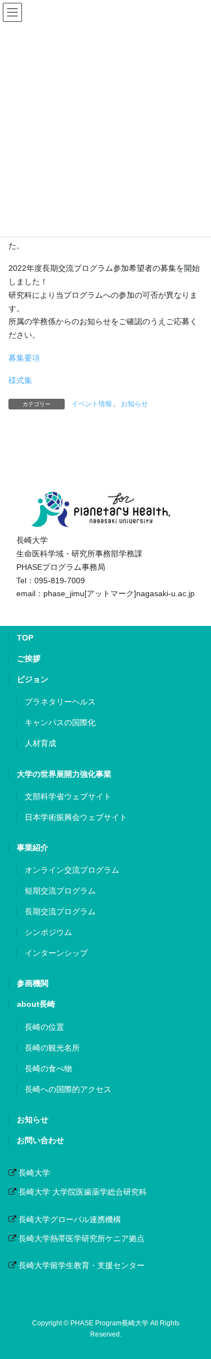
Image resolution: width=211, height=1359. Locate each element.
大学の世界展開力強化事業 (64, 774)
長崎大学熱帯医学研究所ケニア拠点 (82, 1238)
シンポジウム (48, 932)
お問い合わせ (40, 1140)
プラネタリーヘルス (60, 701)
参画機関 (32, 983)
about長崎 (36, 1003)
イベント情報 (91, 404)
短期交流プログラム (60, 890)
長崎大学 (34, 1172)
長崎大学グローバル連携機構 (70, 1219)
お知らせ (134, 404)
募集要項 (24, 357)
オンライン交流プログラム (72, 869)
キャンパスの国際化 (60, 722)
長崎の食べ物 (48, 1068)
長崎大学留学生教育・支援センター (82, 1265)
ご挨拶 (29, 658)
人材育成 (40, 743)
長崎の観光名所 (52, 1047)
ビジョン (32, 679)
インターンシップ (56, 952)
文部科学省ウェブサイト (68, 796)
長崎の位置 (44, 1026)
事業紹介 (32, 847)
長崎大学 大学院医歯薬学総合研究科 (83, 1191)
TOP (25, 637)
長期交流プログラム (60, 911)
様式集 (20, 380)
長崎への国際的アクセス (68, 1089)
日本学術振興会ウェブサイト (76, 817)
